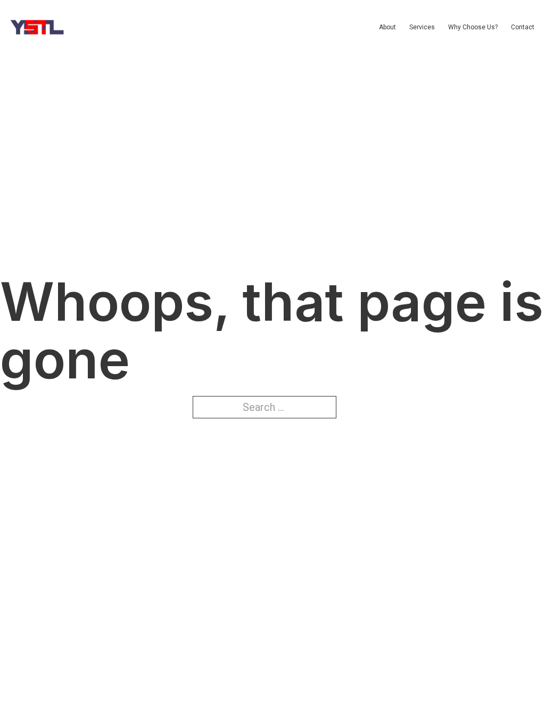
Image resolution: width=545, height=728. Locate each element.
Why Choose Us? (473, 27)
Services (422, 27)
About (387, 27)
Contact (522, 27)
